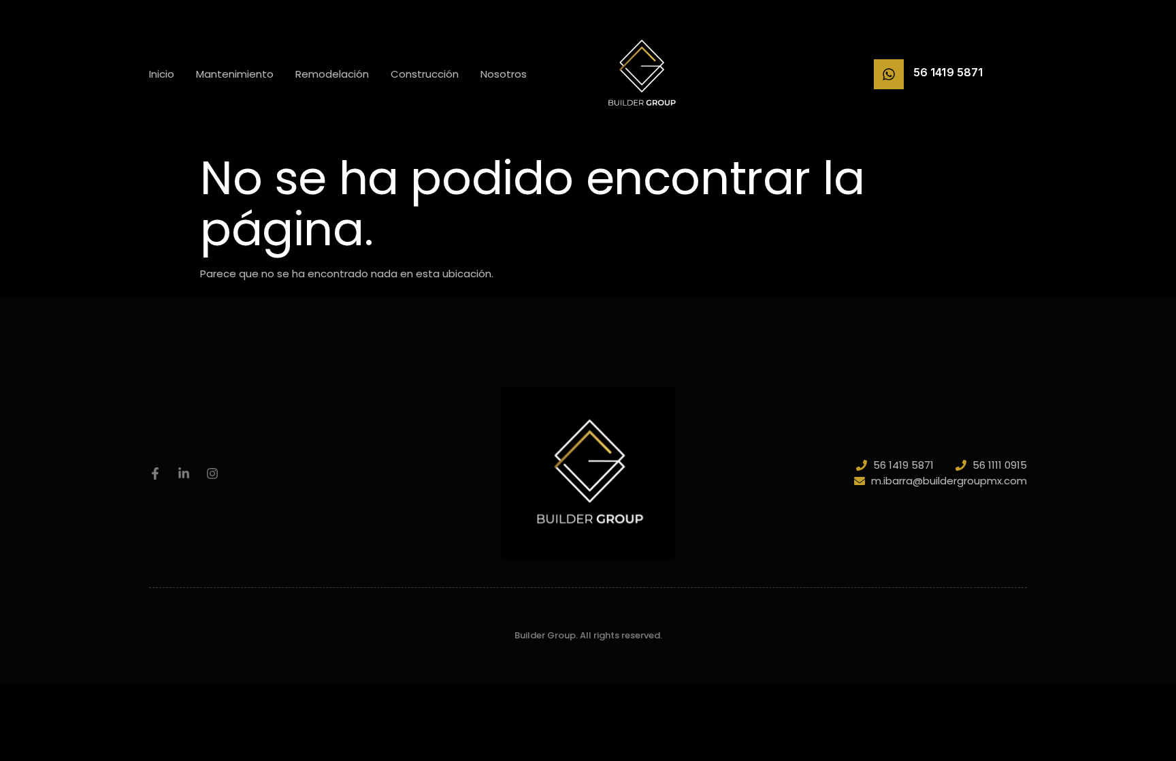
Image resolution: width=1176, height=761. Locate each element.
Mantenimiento (235, 74)
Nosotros (503, 74)
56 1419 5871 (948, 72)
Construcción (425, 74)
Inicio (161, 74)
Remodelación (332, 74)
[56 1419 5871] (889, 74)
